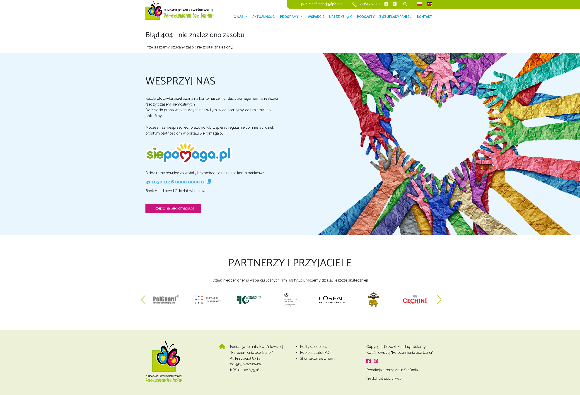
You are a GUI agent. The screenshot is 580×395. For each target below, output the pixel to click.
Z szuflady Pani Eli (396, 17)
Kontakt (424, 17)
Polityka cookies (313, 346)
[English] (430, 4)
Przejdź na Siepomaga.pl (173, 208)
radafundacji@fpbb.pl (326, 4)
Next (439, 297)
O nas (238, 17)
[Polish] (420, 4)
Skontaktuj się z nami (317, 358)
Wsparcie (316, 17)
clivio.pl (397, 378)
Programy (289, 17)
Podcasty (366, 17)
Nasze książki (341, 17)
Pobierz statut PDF (316, 352)
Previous (143, 297)
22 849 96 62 (370, 4)
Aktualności (264, 17)
